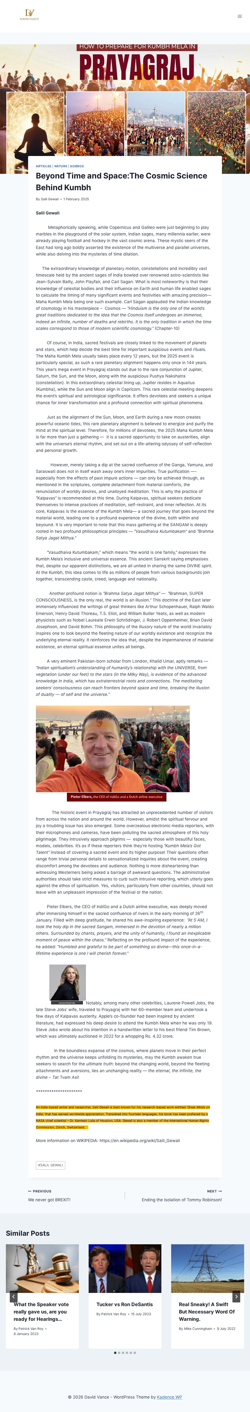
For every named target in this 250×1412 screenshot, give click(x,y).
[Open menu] (239, 16)
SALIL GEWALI (50, 1165)
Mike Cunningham (198, 1329)
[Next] (236, 1296)
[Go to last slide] (14, 1296)
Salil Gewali (50, 199)
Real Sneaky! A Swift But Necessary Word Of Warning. (207, 1311)
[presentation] (42, 1268)
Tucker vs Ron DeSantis (124, 1304)
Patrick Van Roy (31, 1329)
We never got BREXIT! (49, 1195)
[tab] (115, 1353)
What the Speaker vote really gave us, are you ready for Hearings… (41, 1311)
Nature (60, 166)
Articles (44, 166)
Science (77, 166)
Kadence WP (169, 1397)
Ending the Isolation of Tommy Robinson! (182, 1195)
